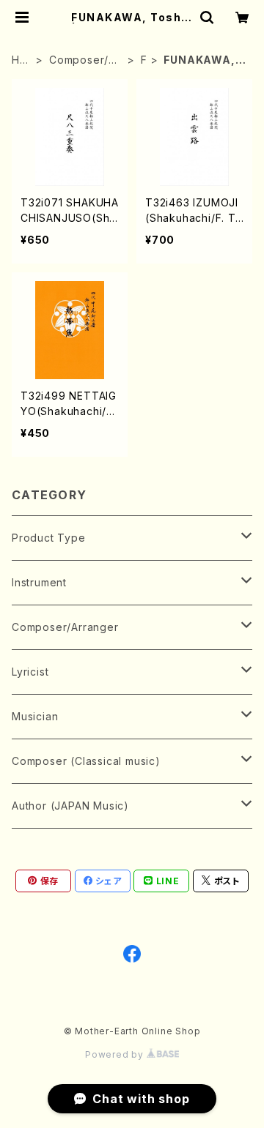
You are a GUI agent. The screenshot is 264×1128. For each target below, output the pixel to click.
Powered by (116, 1054)
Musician (35, 716)
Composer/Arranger (84, 60)
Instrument (39, 582)
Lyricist (30, 671)
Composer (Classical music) (86, 761)
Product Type (49, 537)
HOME (20, 60)
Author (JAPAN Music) (70, 805)
